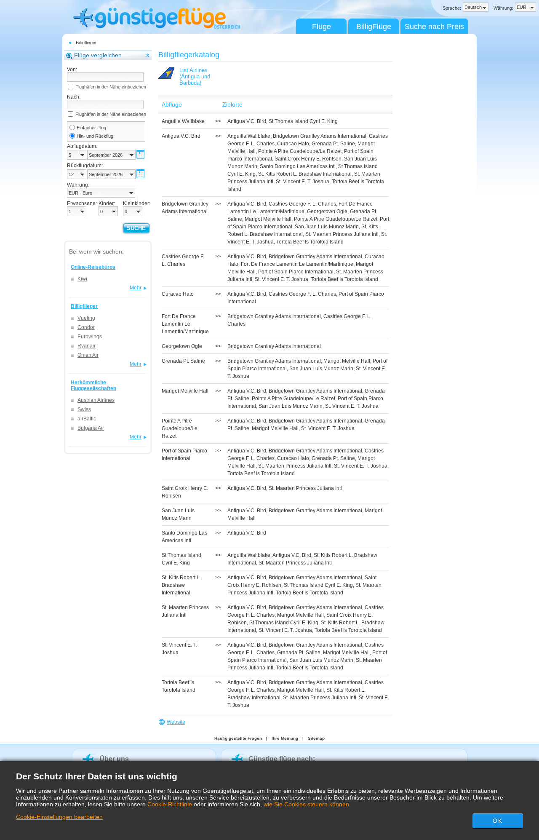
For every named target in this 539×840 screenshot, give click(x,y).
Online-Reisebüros (93, 267)
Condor (86, 327)
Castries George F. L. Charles (302, 204)
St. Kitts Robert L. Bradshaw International (305, 174)
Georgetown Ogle (327, 211)
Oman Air (88, 355)
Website (176, 722)
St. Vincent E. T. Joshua (302, 182)
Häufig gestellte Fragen (238, 738)
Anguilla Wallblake (248, 136)
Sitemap (316, 738)
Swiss (84, 409)
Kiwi (82, 279)
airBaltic (86, 419)
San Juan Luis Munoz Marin (327, 227)
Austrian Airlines (96, 400)
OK (497, 820)
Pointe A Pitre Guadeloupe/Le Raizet (300, 151)
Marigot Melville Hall (268, 219)
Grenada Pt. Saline (333, 144)
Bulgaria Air (90, 428)
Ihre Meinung (285, 738)
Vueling (86, 318)
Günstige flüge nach (280, 758)
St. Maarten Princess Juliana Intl (342, 234)
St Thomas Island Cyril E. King (303, 121)
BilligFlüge (373, 26)
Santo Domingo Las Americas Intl (298, 166)
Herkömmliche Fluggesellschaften (93, 385)
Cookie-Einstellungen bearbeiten (59, 816)
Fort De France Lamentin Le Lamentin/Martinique (297, 264)
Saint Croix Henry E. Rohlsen (308, 159)
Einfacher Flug (91, 127)
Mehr (135, 288)
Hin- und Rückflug (95, 136)
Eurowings (89, 337)
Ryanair (86, 346)
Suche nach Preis (434, 26)
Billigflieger (86, 42)
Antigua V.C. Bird (246, 121)
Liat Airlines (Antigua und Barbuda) (194, 76)
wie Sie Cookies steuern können (306, 804)
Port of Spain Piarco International (296, 272)
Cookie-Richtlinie (169, 804)
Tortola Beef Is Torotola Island (310, 242)
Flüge (321, 26)
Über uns (114, 758)
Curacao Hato (293, 144)
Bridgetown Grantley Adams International (319, 136)
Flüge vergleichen (98, 55)
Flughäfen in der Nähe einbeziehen (110, 86)
